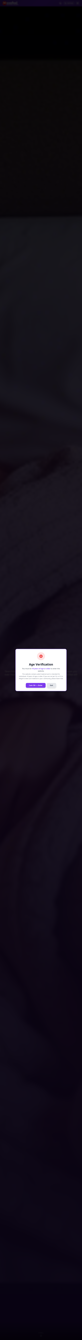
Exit (51, 685)
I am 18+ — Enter (35, 685)
